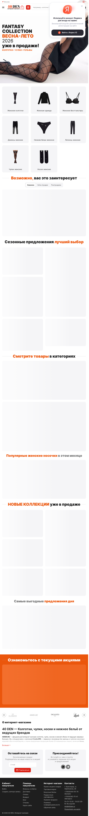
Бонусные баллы (50, 792)
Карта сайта (27, 805)
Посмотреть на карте (72, 809)
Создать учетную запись (11, 792)
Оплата (25, 794)
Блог (24, 800)
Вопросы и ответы (29, 789)
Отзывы (26, 802)
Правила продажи (50, 800)
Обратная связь (50, 807)
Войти (4, 789)
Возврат (26, 797)
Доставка (26, 792)
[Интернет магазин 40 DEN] (16, 7)
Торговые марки (50, 789)
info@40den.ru (69, 806)
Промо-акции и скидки (52, 787)
